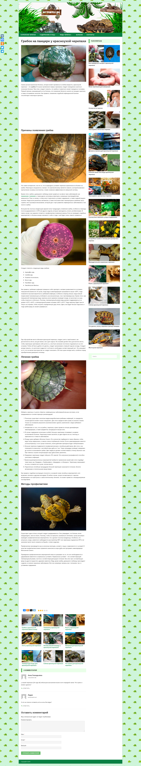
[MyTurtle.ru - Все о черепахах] (70, 32)
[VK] (2, 36)
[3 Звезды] (43, 610)
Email (23, 740)
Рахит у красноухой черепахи (98, 283)
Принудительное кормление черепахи (101, 262)
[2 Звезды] (41, 610)
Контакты (90, 35)
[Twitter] (2, 47)
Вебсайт (23, 745)
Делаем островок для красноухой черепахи (103, 151)
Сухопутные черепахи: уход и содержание (103, 217)
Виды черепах (65, 35)
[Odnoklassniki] (2, 44)
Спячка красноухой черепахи (98, 305)
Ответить (26, 688)
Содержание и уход (47, 35)
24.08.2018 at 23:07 (32, 697)
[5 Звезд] (47, 610)
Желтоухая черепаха (96, 348)
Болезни (79, 35)
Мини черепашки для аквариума (99, 87)
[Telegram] (34, 610)
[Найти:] (104, 356)
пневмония (24, 196)
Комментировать (26, 720)
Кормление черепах (28, 35)
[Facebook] (2, 40)
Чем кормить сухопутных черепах (100, 196)
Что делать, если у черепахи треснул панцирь (104, 326)
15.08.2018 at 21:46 (32, 678)
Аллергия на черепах (96, 108)
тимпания (32, 196)
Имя (22, 734)
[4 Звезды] (45, 610)
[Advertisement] (53, 112)
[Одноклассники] (27, 610)
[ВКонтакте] (24, 610)
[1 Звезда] (39, 610)
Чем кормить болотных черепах (99, 129)
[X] (31, 610)
